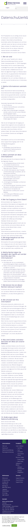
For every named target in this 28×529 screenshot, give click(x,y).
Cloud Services (19, 480)
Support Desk (19, 482)
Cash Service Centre (20, 454)
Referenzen (5, 478)
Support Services (20, 478)
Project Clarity (20, 459)
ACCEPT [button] (14, 525)
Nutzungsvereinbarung (6, 452)
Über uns (4, 446)
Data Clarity (20, 461)
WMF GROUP (5, 495)
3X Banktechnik (6, 480)
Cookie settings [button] (6, 525)
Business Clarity (20, 457)
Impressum (5, 448)
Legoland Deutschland (5, 490)
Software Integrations (20, 471)
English (7, 7)
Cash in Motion (19, 446)
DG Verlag (4, 493)
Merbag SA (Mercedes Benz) (6, 486)
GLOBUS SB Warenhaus (5, 482)
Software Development (20, 467)
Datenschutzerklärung (6, 450)
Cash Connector (20, 450)
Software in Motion (18, 464)
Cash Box (19, 448)
